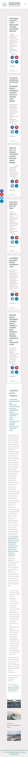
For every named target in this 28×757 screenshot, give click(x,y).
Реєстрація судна (13, 399)
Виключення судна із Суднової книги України (14, 415)
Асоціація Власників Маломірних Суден (14, 3)
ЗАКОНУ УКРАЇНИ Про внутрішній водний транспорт (13, 687)
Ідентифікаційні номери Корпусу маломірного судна (13, 262)
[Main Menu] (25, 4)
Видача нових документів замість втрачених (13, 410)
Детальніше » (12, 66)
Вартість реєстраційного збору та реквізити (14, 421)
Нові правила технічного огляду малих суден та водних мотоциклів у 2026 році (14, 24)
